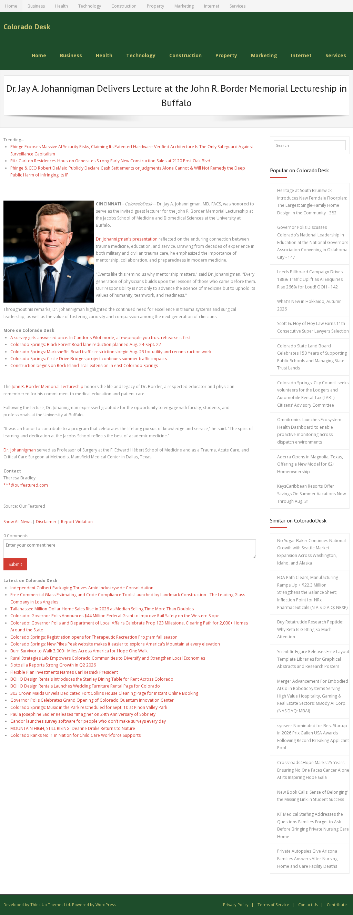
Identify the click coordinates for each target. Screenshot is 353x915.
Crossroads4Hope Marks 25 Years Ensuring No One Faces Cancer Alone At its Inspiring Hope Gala (313, 770)
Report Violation (77, 522)
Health (61, 6)
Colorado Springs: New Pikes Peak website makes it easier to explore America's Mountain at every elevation (115, 644)
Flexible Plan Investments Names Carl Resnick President (64, 672)
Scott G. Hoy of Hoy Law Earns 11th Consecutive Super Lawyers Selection (313, 327)
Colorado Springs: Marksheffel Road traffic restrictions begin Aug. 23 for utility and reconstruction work (110, 352)
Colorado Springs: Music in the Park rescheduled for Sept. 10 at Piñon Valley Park (88, 707)
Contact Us (308, 904)
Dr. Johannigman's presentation (127, 239)
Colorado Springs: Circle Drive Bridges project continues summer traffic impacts (88, 359)
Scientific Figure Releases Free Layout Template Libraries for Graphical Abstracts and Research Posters (313, 659)
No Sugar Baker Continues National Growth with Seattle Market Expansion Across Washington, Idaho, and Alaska (311, 552)
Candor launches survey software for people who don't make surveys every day (88, 721)
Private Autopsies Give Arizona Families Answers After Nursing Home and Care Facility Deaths (307, 858)
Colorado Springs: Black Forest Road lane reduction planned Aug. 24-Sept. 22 (85, 344)
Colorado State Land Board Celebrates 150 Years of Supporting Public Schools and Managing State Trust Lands (312, 357)
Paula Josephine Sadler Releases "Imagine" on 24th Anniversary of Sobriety (82, 714)
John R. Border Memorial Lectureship (47, 386)
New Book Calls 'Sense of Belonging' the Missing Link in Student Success (312, 796)
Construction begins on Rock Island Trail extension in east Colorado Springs (84, 365)
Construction (124, 6)
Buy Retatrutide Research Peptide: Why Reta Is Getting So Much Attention (310, 629)
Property (155, 6)
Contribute (337, 904)
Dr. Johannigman (19, 450)
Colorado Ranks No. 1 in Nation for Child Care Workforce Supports (75, 735)
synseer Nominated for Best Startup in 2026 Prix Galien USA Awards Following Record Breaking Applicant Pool (313, 737)
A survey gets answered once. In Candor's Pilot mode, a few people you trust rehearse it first (100, 337)
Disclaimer (46, 522)
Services (237, 6)
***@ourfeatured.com (25, 485)
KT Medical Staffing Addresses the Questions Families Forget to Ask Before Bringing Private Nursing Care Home (313, 825)
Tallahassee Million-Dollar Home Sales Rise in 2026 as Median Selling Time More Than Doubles (102, 609)
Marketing (184, 6)
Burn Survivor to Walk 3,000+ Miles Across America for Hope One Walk (79, 651)
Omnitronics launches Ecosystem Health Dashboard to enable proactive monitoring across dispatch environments (309, 431)
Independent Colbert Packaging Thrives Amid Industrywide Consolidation (81, 588)
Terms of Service (273, 904)
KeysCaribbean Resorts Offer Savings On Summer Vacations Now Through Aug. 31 (311, 493)
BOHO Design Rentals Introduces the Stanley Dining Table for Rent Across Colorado (91, 679)
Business (36, 6)
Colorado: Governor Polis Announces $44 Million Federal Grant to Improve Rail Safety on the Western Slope (115, 616)
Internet (211, 6)
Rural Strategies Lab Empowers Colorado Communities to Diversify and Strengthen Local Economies (107, 658)
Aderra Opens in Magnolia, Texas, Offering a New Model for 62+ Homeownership (310, 464)
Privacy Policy (236, 904)
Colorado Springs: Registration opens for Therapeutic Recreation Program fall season (94, 637)
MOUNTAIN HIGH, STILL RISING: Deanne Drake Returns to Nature (72, 728)
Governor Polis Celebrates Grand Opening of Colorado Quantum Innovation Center (92, 700)
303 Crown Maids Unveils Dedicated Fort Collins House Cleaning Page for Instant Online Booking (104, 693)
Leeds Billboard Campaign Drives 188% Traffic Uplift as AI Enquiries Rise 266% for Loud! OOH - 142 (310, 279)
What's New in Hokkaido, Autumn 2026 (309, 305)
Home (11, 6)
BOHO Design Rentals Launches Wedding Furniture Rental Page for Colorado (85, 686)
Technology (89, 6)
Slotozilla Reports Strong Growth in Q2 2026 (53, 665)
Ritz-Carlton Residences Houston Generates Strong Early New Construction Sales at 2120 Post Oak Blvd (110, 161)
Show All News (17, 522)
